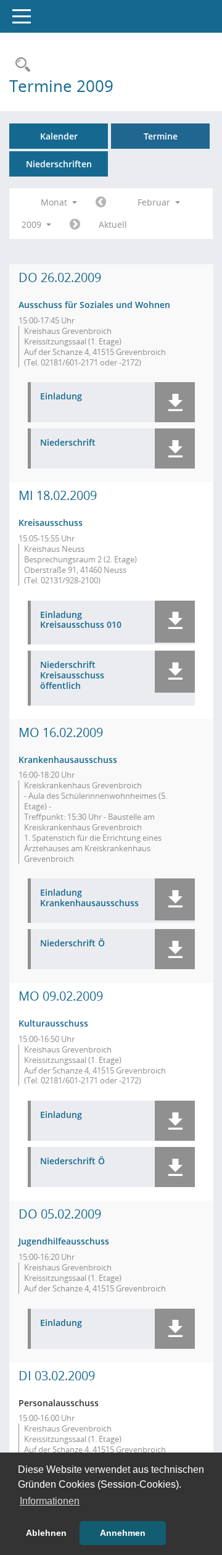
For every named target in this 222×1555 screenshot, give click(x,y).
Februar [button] (155, 202)
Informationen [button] (50, 1501)
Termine (161, 136)
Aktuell (113, 224)
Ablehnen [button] (46, 1533)
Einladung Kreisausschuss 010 (80, 620)
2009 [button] (33, 224)
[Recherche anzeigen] (19, 65)
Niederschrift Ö (72, 943)
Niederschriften (59, 164)
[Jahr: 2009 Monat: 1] (100, 202)
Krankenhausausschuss (67, 759)
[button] (175, 402)
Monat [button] (55, 202)
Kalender (59, 136)
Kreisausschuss (50, 522)
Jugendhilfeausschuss (63, 1241)
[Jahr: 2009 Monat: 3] (74, 225)
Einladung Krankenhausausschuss (89, 898)
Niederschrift (68, 443)
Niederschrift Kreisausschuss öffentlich (72, 675)
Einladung (61, 396)
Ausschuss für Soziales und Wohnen (94, 305)
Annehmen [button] (123, 1533)
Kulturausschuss (53, 1023)
